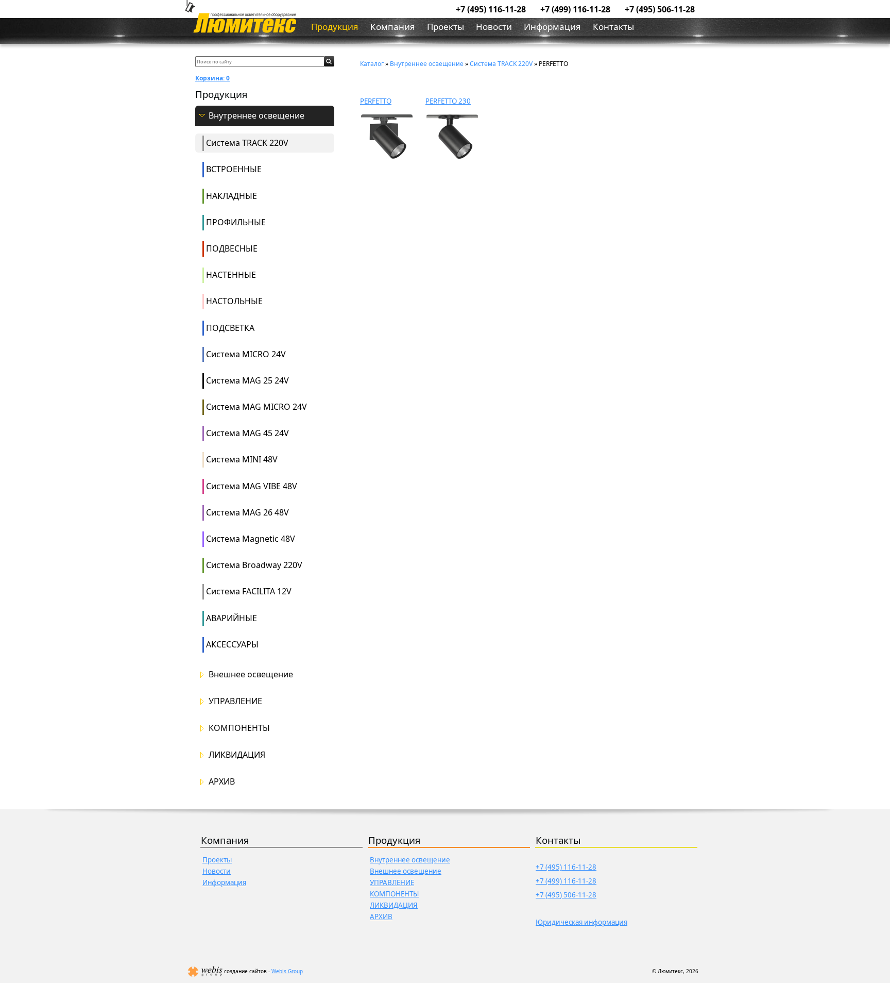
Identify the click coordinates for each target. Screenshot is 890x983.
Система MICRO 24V (246, 354)
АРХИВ (222, 782)
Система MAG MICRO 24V (256, 406)
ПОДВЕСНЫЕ (232, 248)
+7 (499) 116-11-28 (575, 9)
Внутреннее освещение (256, 116)
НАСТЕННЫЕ (231, 274)
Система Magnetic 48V (250, 538)
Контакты (613, 26)
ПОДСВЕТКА (230, 328)
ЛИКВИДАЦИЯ (237, 755)
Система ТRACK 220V (247, 142)
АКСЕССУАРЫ (232, 644)
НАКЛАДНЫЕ (231, 196)
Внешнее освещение (251, 674)
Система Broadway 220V (254, 565)
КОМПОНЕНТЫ (239, 728)
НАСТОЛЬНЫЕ (234, 301)
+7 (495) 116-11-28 (491, 9)
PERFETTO (375, 101)
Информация (552, 26)
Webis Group (287, 971)
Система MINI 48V (242, 459)
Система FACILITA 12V (249, 591)
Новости (494, 26)
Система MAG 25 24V (247, 380)
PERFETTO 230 (448, 101)
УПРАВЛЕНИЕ (235, 701)
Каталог (372, 63)
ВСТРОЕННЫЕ (234, 169)
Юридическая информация (581, 922)
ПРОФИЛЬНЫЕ (236, 222)
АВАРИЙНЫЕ (231, 618)
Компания (392, 26)
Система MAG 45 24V (247, 433)
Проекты (445, 26)
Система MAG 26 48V (247, 512)
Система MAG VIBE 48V (251, 486)
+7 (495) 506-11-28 (660, 9)
